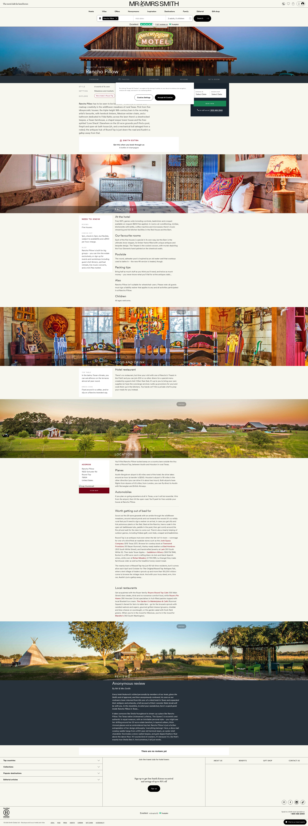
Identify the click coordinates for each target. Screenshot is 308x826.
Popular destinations (12, 773)
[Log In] (300, 3)
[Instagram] (284, 802)
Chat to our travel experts (296, 822)
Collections (8, 767)
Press (65, 822)
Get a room (214, 79)
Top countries (9, 760)
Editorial (200, 11)
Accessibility (100, 822)
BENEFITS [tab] (243, 761)
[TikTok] (303, 802)
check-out (215, 91)
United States (105, 67)
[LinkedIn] (296, 802)
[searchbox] (127, 18)
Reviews (184, 79)
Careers (80, 822)
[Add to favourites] (82, 71)
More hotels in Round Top (104, 96)
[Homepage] (154, 4)
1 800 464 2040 (216, 110)
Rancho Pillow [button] (108, 18)
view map (94, 490)
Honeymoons (133, 11)
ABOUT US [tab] (218, 761)
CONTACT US (294, 761)
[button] (283, 3)
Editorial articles (10, 779)
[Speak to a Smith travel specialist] (283, 3)
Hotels (91, 11)
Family (186, 11)
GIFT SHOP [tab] (267, 761)
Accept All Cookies (165, 97)
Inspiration (151, 11)
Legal (52, 822)
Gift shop (216, 11)
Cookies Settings (143, 97)
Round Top (91, 67)
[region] (155, 93)
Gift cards (89, 822)
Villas (104, 11)
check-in (199, 91)
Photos (125, 79)
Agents (72, 822)
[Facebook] (290, 802)
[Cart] (293, 3)
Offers (117, 11)
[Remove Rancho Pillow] (116, 18)
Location (154, 79)
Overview (94, 79)
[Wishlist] (288, 3)
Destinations (169, 11)
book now (210, 103)
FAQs (58, 822)
